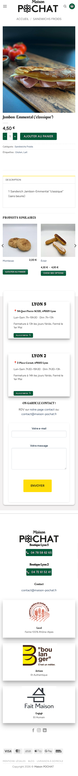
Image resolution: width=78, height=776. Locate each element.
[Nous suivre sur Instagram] (39, 730)
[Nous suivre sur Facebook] (33, 730)
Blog (31, 761)
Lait (25, 152)
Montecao (8, 260)
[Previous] (3, 252)
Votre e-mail (39, 428)
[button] (5, 6)
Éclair (44, 260)
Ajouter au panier (38, 136)
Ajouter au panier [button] (15, 272)
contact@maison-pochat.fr (39, 414)
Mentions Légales (14, 761)
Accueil (23, 19)
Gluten (18, 152)
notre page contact (42, 409)
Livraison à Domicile (50, 761)
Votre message (39, 445)
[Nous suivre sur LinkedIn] (45, 730)
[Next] (75, 252)
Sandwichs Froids (47, 19)
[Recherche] (65, 6)
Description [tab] (13, 179)
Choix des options (53, 273)
